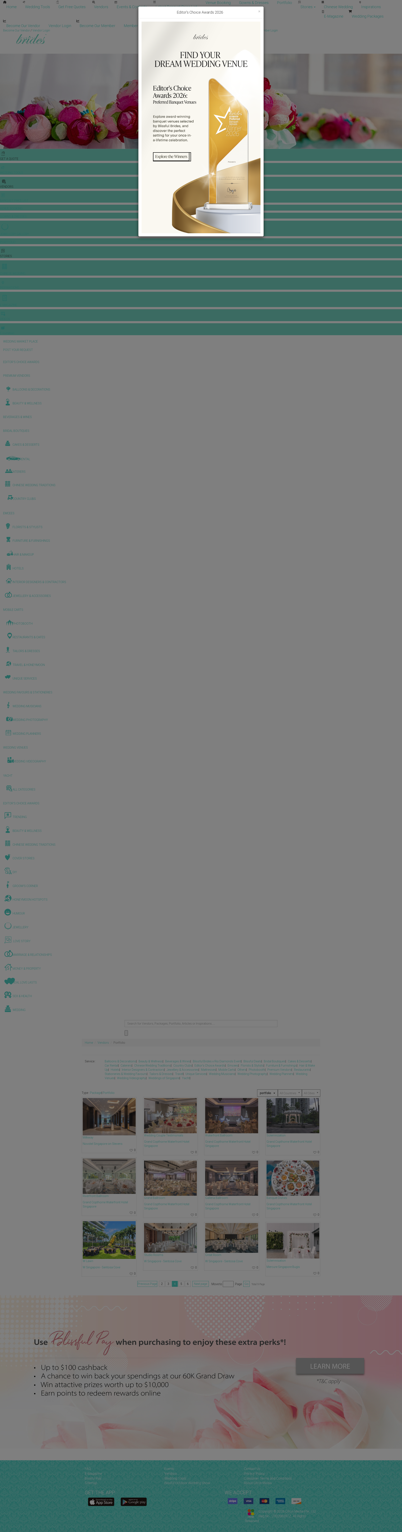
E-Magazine (333, 16)
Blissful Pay (93, 1478)
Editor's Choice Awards (210, 1065)
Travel (179, 1074)
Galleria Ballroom (216, 1198)
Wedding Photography (252, 1074)
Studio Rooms (153, 1255)
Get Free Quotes (72, 7)
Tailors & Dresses (161, 1074)
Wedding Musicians (222, 1074)
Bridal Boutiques (274, 1061)
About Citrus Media (258, 1483)
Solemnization (276, 1135)
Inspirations (371, 7)
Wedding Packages (368, 16)
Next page (200, 1284)
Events (169, 1469)
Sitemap (91, 1483)
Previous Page (147, 1284)
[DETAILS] (109, 1116)
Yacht (186, 1078)
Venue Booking (218, 2)
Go (247, 1284)
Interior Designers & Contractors (143, 1069)
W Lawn (88, 1261)
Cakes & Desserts (299, 1061)
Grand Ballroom (154, 1198)
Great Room (213, 1255)
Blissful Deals (252, 1061)
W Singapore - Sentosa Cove (101, 1267)
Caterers (126, 1065)
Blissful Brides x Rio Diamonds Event (217, 1061)
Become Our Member (97, 25)
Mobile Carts (226, 1069)
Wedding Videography (131, 1078)
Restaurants (302, 1069)
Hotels (115, 1069)
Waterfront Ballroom (218, 1135)
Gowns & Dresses (254, 2)
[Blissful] (101, 1502)
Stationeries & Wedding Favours (126, 1074)
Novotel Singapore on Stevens (102, 1143)
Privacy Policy (254, 1474)
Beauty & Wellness (151, 1061)
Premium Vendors (279, 1069)
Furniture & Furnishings (281, 1065)
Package (96, 1092)
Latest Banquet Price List (176, 7)
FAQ (88, 1469)
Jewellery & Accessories (182, 1069)
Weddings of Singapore (163, 1078)
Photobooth (257, 1069)
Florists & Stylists (252, 1065)
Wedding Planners (281, 1074)
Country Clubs (182, 1065)
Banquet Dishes (277, 1198)
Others (241, 1069)
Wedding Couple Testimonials (163, 1135)
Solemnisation (276, 1260)
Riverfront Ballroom (96, 1196)
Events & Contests (132, 7)
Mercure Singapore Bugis (283, 1267)
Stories (306, 7)
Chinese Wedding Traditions (152, 1065)
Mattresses (208, 1069)
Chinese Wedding (338, 7)
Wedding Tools (37, 7)
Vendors (101, 7)
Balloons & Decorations (120, 1061)
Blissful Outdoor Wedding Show (187, 1483)
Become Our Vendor (23, 25)
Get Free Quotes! (216, 30)
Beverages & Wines (177, 1061)
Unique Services (196, 1074)
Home (11, 7)
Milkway (88, 1137)
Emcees (233, 1065)
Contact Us (252, 1469)
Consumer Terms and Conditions (268, 1478)
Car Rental (111, 1065)
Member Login (136, 25)
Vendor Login (60, 25)
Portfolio (284, 2)
